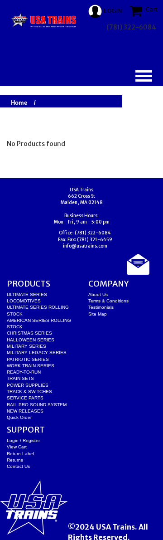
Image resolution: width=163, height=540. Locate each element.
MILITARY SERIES (26, 346)
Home (19, 102)
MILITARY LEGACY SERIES (37, 352)
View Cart (17, 446)
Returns (15, 459)
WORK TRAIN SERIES (30, 365)
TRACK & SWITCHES (29, 391)
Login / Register (23, 440)
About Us (98, 294)
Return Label (20, 453)
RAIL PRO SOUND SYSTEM (37, 404)
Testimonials (101, 307)
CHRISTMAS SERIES (29, 333)
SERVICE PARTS (25, 397)
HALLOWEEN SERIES (30, 339)
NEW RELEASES (25, 411)
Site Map (97, 313)
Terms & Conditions (108, 300)
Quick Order (19, 417)
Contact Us (18, 466)
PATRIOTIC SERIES (28, 359)
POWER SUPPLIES (27, 385)
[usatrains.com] (44, 20)
